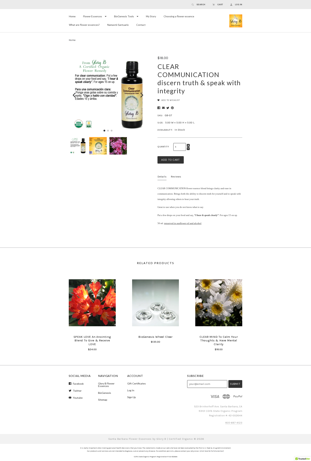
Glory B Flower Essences (106, 384)
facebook (78, 383)
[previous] (75, 95)
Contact (141, 24)
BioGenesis (104, 392)
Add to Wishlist (170, 100)
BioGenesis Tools (124, 16)
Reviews (176, 176)
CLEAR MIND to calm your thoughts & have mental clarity (219, 340)
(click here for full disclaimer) (212, 451)
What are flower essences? (84, 24)
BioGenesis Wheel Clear (155, 336)
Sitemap (102, 399)
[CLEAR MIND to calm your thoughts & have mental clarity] (218, 302)
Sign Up (131, 397)
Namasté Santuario (118, 24)
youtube (77, 397)
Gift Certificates (136, 383)
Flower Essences (92, 16)
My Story (151, 16)
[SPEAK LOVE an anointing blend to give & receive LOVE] (92, 302)
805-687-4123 (233, 422)
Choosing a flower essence (179, 16)
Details (161, 176)
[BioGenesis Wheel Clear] (155, 302)
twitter (77, 390)
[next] (141, 95)
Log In (130, 390)
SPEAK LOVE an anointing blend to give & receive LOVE (92, 340)
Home (72, 16)
